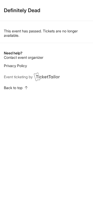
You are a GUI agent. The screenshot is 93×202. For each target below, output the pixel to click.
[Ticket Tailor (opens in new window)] (47, 77)
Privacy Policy (15, 65)
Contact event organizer (23, 57)
